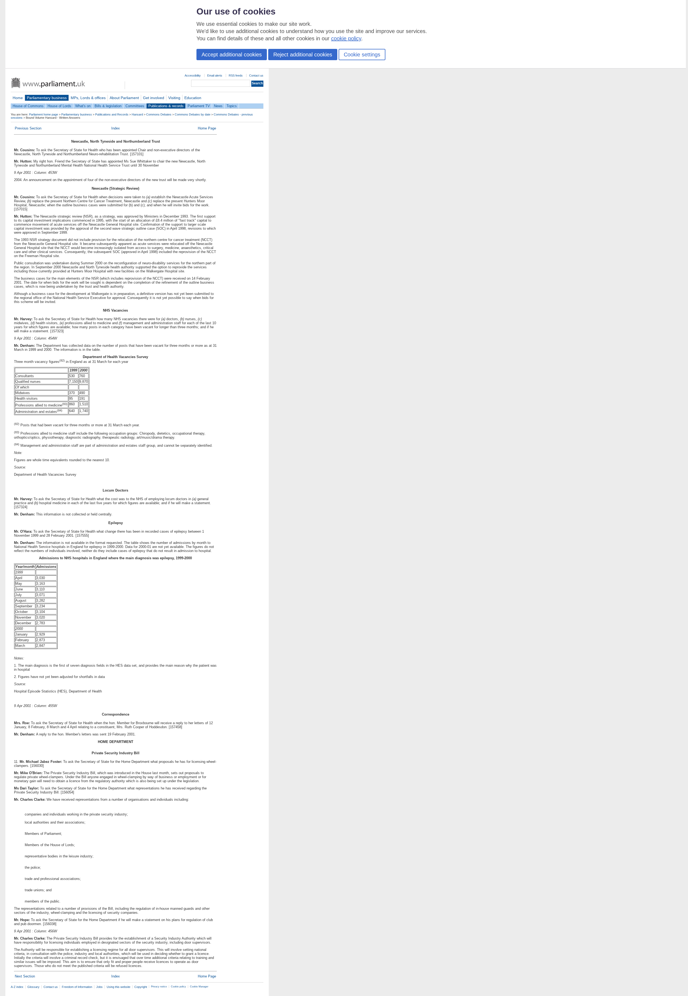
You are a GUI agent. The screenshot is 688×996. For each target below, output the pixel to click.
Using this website (118, 986)
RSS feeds (236, 75)
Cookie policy (178, 986)
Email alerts (214, 75)
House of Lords (59, 106)
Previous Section (28, 128)
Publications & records (166, 106)
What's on (83, 106)
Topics (232, 106)
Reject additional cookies (302, 54)
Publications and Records (111, 114)
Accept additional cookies (232, 54)
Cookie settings (362, 54)
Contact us (256, 75)
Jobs (99, 986)
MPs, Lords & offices (88, 98)
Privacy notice (159, 986)
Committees (135, 106)
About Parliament (124, 98)
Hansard (137, 114)
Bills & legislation (108, 106)
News (218, 106)
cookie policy (346, 38)
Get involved (153, 98)
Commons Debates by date (192, 114)
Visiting (174, 98)
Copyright (140, 986)
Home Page (207, 128)
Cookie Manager (199, 986)
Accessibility (193, 75)
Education (192, 98)
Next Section (25, 976)
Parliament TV (199, 106)
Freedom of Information (77, 986)
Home (18, 98)
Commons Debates (158, 114)
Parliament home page (43, 114)
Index (115, 128)
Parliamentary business (47, 98)
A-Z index (17, 986)
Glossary (33, 986)
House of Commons (28, 106)
